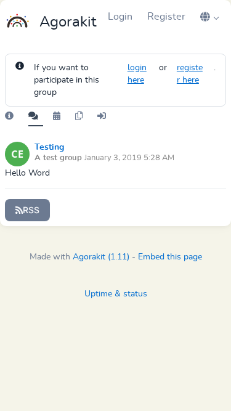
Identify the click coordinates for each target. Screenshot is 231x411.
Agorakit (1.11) (101, 257)
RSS (31, 210)
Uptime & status (115, 294)
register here (190, 73)
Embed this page (170, 257)
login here (137, 73)
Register (166, 17)
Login (120, 17)
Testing (49, 147)
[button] (209, 16)
